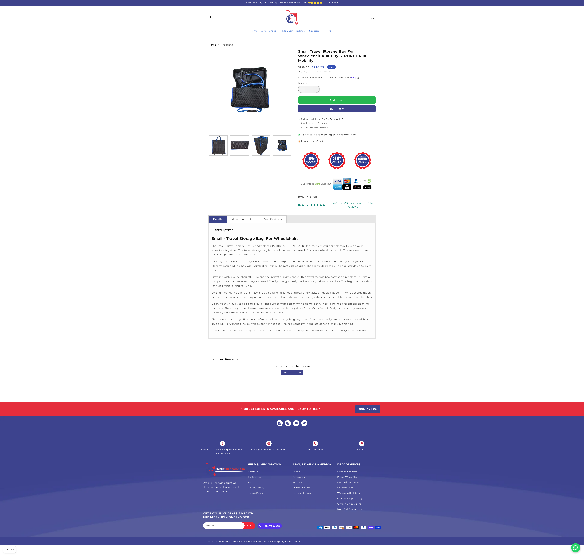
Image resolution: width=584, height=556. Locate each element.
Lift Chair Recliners (348, 482)
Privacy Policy (256, 487)
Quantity (302, 83)
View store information (314, 127)
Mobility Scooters (347, 471)
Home (212, 44)
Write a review (292, 372)
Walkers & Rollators (348, 493)
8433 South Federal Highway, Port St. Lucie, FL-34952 (222, 451)
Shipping (302, 72)
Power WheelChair (348, 477)
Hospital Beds (345, 487)
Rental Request (301, 487)
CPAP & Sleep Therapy (349, 498)
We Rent (297, 482)
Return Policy (255, 493)
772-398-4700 (315, 449)
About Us (253, 471)
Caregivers (299, 477)
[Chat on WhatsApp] (575, 547)
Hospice (297, 471)
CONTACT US (368, 408)
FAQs (251, 482)
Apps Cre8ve (293, 541)
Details (217, 219)
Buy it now (337, 108)
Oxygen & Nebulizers (349, 503)
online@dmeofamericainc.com (269, 449)
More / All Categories (349, 509)
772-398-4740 (361, 449)
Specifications (273, 219)
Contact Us (254, 477)
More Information (242, 219)
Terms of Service (302, 493)
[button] (211, 17)
